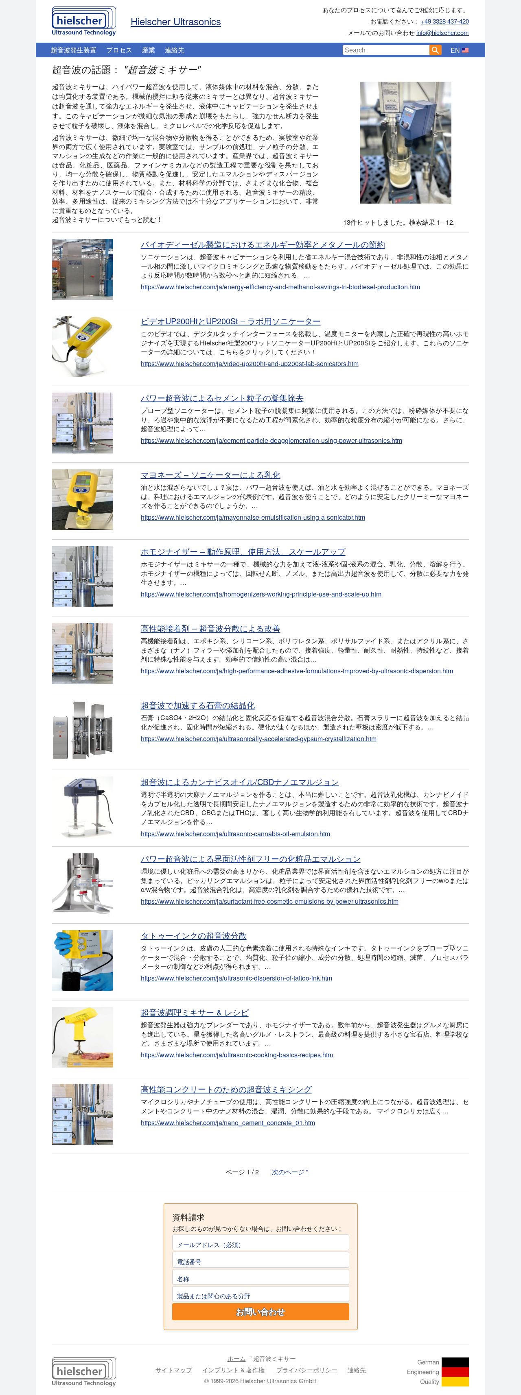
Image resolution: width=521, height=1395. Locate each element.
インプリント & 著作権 (233, 1369)
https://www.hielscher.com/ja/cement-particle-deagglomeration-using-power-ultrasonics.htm (271, 440)
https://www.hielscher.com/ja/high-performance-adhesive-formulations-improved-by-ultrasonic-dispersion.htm (297, 670)
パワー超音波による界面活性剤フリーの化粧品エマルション (251, 858)
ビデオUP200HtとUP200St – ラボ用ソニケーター (231, 321)
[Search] (435, 50)
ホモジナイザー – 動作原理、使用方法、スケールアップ (243, 551)
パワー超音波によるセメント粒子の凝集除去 (222, 398)
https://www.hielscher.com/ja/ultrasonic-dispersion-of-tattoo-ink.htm (236, 978)
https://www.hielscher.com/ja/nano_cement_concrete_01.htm (228, 1122)
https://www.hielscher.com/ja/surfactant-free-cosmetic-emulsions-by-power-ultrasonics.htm (269, 901)
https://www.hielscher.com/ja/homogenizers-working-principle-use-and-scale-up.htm (261, 594)
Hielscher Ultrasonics (176, 21)
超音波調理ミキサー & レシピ (195, 1012)
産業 (148, 49)
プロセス (119, 49)
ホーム (237, 1358)
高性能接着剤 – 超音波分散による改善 (210, 628)
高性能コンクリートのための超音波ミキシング (226, 1089)
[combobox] (386, 50)
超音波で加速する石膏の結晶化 (198, 705)
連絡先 (174, 49)
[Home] (84, 19)
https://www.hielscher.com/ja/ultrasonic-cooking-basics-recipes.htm (237, 1054)
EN (455, 50)
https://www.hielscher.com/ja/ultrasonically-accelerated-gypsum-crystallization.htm (259, 738)
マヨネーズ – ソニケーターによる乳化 (210, 474)
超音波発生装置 (73, 49)
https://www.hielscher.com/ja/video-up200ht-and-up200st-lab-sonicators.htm (250, 363)
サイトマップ (173, 1369)
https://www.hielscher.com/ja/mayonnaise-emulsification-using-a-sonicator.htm (253, 517)
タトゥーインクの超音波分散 (194, 935)
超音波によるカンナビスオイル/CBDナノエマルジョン (240, 782)
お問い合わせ (260, 1311)
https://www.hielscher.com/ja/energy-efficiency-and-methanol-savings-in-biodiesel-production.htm (280, 286)
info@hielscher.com (442, 32)
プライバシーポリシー (306, 1369)
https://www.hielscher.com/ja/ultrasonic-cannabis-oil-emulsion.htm (235, 833)
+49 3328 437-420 (445, 21)
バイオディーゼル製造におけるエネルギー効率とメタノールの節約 (263, 244)
